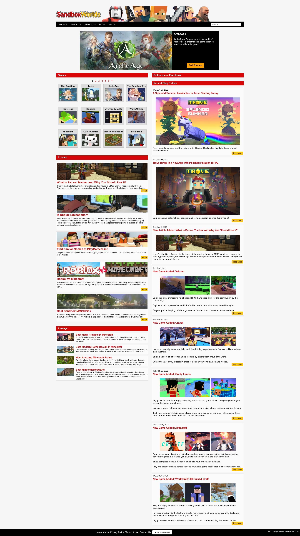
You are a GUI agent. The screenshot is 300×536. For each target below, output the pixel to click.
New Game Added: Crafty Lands (172, 374)
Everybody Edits (113, 109)
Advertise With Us (162, 532)
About (106, 532)
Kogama (90, 109)
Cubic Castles (90, 131)
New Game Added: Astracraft (170, 428)
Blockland (136, 131)
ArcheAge (113, 86)
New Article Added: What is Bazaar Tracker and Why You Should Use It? (195, 230)
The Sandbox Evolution (136, 86)
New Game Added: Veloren (168, 271)
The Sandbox (68, 86)
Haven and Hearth (113, 131)
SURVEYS (76, 24)
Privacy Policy (117, 532)
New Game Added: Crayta (168, 322)
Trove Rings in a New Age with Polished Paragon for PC (186, 162)
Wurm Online (136, 109)
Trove (91, 86)
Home (99, 532)
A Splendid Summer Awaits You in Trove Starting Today (185, 93)
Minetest (68, 109)
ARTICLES (90, 24)
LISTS (112, 24)
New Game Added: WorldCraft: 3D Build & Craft (181, 479)
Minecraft (68, 131)
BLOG (102, 24)
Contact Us (145, 532)
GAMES (63, 24)
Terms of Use (131, 532)
